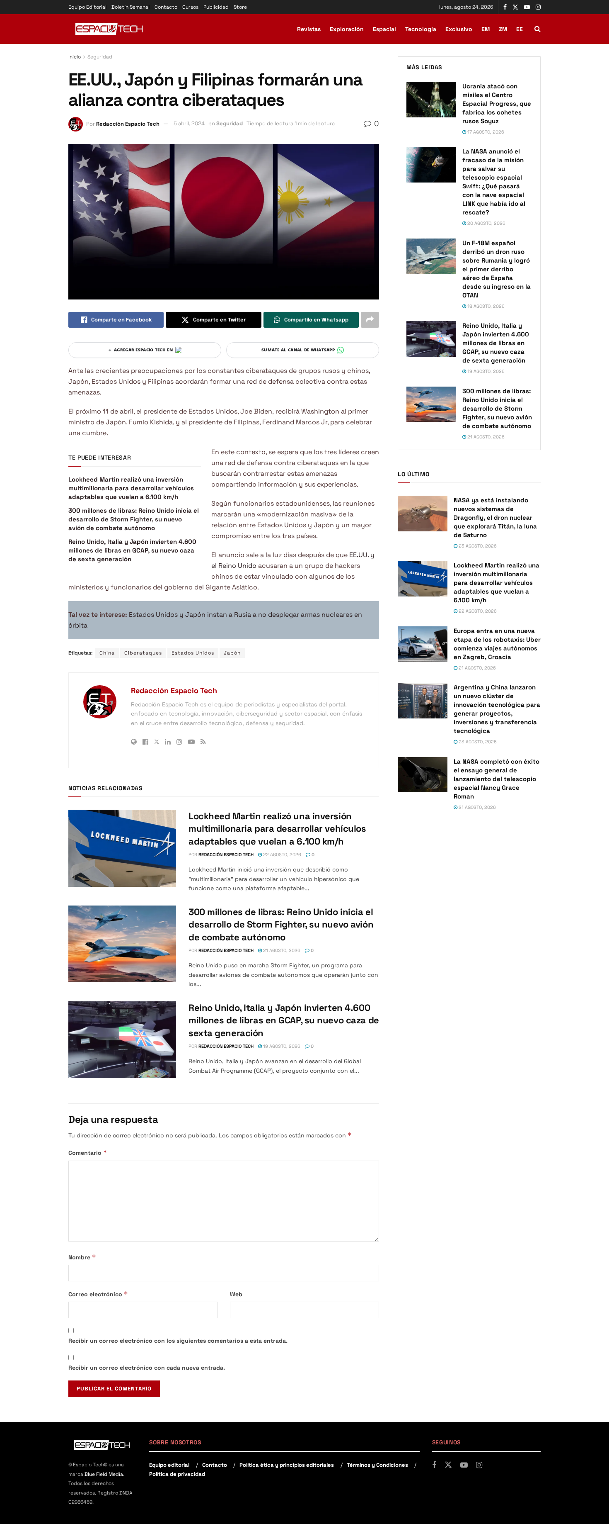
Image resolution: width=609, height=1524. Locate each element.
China (107, 653)
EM (485, 29)
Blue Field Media (104, 1474)
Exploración (347, 29)
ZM (503, 29)
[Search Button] (537, 29)
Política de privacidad (177, 1474)
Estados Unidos (193, 653)
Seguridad (99, 57)
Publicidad (216, 7)
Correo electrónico (98, 1294)
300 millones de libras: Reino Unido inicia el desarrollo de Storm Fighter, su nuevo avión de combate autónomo (133, 519)
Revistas (309, 29)
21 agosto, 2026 (281, 950)
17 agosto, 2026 (485, 132)
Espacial (384, 29)
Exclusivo (458, 29)
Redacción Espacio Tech (128, 123)
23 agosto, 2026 (477, 546)
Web (236, 1294)
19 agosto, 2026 (281, 1046)
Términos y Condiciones (377, 1464)
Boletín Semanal (130, 7)
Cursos (190, 7)
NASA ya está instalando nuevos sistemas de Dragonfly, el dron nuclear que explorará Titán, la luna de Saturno (495, 517)
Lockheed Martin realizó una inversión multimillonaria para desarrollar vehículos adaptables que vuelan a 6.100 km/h (131, 488)
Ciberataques (143, 653)
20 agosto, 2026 (485, 223)
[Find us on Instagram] (538, 7)
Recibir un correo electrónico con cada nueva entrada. (146, 1367)
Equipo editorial (169, 1464)
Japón (232, 653)
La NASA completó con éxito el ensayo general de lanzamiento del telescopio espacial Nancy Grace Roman (496, 778)
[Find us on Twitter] (515, 7)
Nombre (82, 1257)
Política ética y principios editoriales (286, 1464)
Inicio (74, 57)
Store (240, 7)
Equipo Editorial (87, 7)
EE (519, 29)
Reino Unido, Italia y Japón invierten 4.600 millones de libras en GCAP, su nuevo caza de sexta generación (132, 550)
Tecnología (420, 29)
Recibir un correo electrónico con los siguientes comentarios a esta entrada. (178, 1340)
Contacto (166, 7)
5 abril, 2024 (189, 123)
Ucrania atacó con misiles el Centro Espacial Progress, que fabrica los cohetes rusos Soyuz (496, 103)
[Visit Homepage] (109, 29)
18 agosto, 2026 (485, 306)
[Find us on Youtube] (527, 7)
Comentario (87, 1152)
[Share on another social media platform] (370, 320)
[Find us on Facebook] (505, 7)
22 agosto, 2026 (281, 854)
